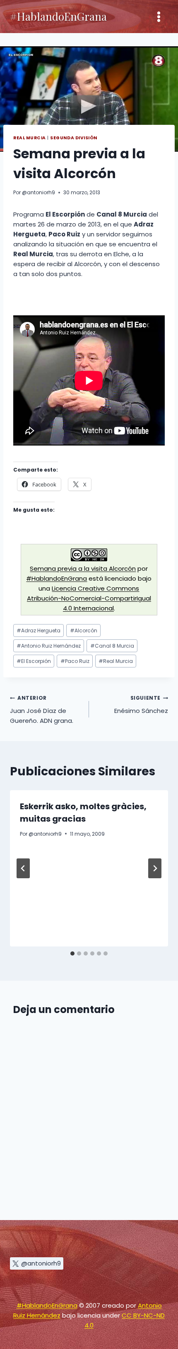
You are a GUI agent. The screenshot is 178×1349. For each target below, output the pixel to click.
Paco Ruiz (74, 661)
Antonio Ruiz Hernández (49, 645)
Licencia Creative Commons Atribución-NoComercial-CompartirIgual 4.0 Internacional (89, 598)
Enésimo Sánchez (141, 704)
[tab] (72, 953)
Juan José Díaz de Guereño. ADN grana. (41, 709)
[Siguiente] (154, 868)
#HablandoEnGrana (56, 578)
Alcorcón (83, 630)
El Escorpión (34, 661)
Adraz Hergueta (38, 630)
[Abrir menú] (158, 16)
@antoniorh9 (38, 192)
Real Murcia (29, 138)
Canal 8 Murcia (112, 645)
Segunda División (73, 138)
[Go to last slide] (23, 868)
